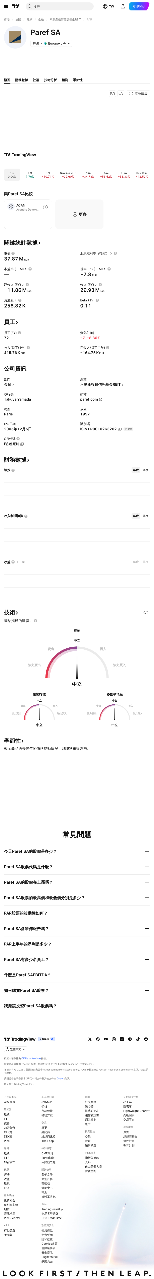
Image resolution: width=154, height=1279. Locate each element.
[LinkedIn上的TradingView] (122, 1039)
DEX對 (8, 1136)
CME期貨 (47, 1153)
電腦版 (8, 1234)
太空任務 (47, 1179)
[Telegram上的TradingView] (130, 1039)
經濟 (7, 1174)
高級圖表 (129, 1115)
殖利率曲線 (11, 1204)
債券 (7, 1123)
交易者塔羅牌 (50, 1213)
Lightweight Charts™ (136, 1110)
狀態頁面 (47, 1261)
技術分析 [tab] (50, 80)
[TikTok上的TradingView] (138, 1039)
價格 (44, 1106)
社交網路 (90, 1102)
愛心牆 (89, 1106)
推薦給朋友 (92, 1110)
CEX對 (8, 1132)
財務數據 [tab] (21, 80)
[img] (64, 43)
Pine (7, 1141)
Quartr (60, 1078)
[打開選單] (6, 6)
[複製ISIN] (120, 429)
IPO (6, 1187)
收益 (7, 1179)
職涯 (44, 1192)
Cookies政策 (50, 1243)
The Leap (48, 1141)
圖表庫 (127, 1106)
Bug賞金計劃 (50, 1257)
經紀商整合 (130, 1136)
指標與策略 (92, 1157)
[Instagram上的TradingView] (114, 1039)
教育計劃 (129, 1145)
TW (111, 6)
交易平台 (129, 1119)
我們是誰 (47, 1174)
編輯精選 (90, 1145)
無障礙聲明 (49, 1248)
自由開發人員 (93, 1166)
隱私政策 (47, 1239)
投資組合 (9, 1200)
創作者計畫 (92, 1115)
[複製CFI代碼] (22, 444)
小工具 (127, 1102)
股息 (7, 1183)
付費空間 (90, 1171)
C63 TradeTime (52, 1218)
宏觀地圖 (9, 1213)
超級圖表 (9, 1102)
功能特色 (47, 1102)
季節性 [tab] (78, 80)
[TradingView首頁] (15, 6)
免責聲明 (47, 1234)
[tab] (136, 470)
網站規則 (90, 1119)
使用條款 (47, 1230)
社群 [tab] (36, 80)
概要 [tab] (7, 80)
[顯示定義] (13, 253)
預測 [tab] (65, 80)
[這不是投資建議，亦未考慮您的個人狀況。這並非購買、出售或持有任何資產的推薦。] (35, 621)
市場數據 (47, 1110)
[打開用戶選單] (123, 6)
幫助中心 (47, 1187)
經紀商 (46, 1132)
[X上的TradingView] (90, 1039)
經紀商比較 (49, 1136)
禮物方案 (47, 1115)
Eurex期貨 (48, 1157)
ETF (6, 1118)
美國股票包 (49, 1162)
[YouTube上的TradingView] (106, 1039)
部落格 (46, 1183)
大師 (88, 1162)
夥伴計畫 (129, 1141)
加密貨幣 (9, 1127)
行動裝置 (9, 1230)
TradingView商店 (52, 1209)
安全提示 (47, 1252)
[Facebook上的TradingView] (98, 1039)
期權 (7, 1209)
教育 (88, 1141)
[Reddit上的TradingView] (146, 1039)
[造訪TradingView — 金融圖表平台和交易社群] (20, 155)
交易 (88, 1136)
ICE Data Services (31, 1058)
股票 (7, 1114)
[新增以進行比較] (45, 207)
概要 (44, 1127)
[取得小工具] (121, 93)
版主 (88, 1124)
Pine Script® (12, 1218)
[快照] (112, 93)
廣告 (126, 1132)
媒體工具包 (49, 1196)
